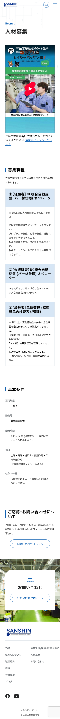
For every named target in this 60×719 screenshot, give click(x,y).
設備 (7, 668)
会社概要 (10, 674)
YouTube (16, 696)
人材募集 (35, 654)
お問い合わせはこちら (30, 544)
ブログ (8, 681)
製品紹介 (10, 661)
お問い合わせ (46, 7)
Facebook (7, 696)
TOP (8, 648)
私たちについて (13, 654)
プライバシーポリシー (30, 710)
